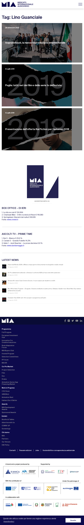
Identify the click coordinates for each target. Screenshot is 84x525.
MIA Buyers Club (8, 351)
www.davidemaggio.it (15, 246)
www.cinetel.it (12, 220)
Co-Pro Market (7, 367)
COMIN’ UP (6, 426)
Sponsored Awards (9, 412)
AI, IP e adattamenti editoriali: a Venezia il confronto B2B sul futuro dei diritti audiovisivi (34, 272)
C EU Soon (6, 391)
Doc (3, 376)
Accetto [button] (73, 520)
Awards (4, 404)
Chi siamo (5, 432)
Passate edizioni (25, 450)
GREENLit (5, 394)
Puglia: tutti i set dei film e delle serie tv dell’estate (33, 85)
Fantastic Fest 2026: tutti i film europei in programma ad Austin (27, 298)
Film (3, 373)
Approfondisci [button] (9, 521)
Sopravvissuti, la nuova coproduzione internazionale (35, 42)
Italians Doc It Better (9, 400)
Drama (4, 379)
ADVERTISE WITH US (42, 201)
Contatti (12, 450)
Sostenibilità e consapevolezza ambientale (59, 450)
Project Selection (8, 370)
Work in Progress (8, 388)
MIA (3, 436)
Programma (6, 329)
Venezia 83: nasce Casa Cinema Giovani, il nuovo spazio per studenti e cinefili (31, 280)
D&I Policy (5, 445)
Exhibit (4, 416)
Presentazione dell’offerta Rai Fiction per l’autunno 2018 (37, 129)
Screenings (6, 429)
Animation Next (7, 397)
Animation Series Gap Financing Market (10, 383)
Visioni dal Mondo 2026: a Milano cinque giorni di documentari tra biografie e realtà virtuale (35, 264)
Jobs (37, 450)
